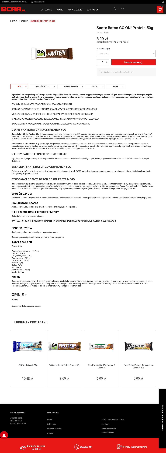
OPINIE (115, 86)
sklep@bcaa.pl (16, 421)
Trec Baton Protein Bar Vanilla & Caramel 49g (138, 366)
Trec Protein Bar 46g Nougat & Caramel (101, 366)
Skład (95, 86)
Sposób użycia (43, 86)
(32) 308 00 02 (39, 2)
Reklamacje (51, 424)
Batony (99, 33)
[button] (133, 9)
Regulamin (105, 424)
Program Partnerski (109, 429)
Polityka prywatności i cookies (113, 419)
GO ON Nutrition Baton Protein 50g (64, 365)
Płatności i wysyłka (54, 429)
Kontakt (50, 419)
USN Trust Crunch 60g (27, 365)
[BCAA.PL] (13, 9)
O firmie (50, 433)
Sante (106, 33)
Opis (19, 86)
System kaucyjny (108, 432)
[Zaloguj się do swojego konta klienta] (163, 2)
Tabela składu (71, 86)
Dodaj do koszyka (132, 62)
